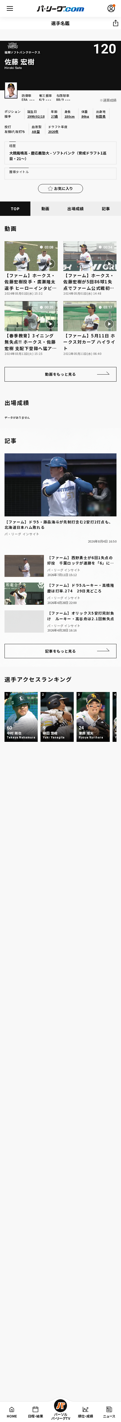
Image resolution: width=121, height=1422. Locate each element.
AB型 (36, 131)
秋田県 (101, 116)
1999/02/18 (36, 116)
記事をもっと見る (60, 651)
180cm (69, 116)
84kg (85, 116)
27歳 (54, 116)
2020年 (53, 131)
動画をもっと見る (60, 374)
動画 (45, 208)
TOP (15, 208)
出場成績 (75, 208)
